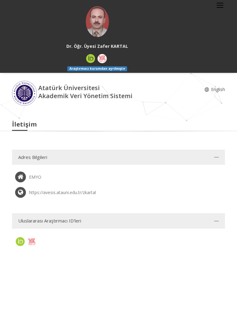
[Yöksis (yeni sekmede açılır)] (102, 58)
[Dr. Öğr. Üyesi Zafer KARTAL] (97, 21)
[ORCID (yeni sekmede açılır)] (90, 58)
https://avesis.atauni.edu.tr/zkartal (62, 192)
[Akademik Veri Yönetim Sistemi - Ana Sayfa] (25, 92)
